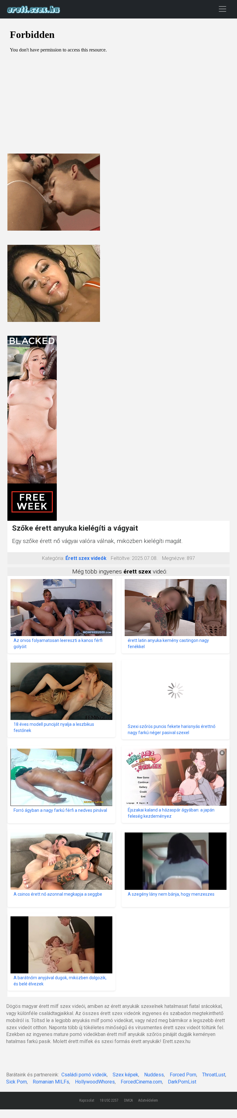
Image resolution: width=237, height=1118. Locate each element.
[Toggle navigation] (222, 8)
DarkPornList (182, 1082)
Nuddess (154, 1075)
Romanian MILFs (51, 1082)
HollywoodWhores (95, 1082)
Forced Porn (183, 1075)
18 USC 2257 (109, 1100)
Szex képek (125, 1075)
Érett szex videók (85, 558)
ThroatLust (213, 1075)
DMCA (128, 1100)
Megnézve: (173, 558)
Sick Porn (16, 1082)
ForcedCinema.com (141, 1082)
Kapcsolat (86, 1100)
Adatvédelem (148, 1100)
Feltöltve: (121, 558)
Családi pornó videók (84, 1075)
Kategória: (53, 558)
